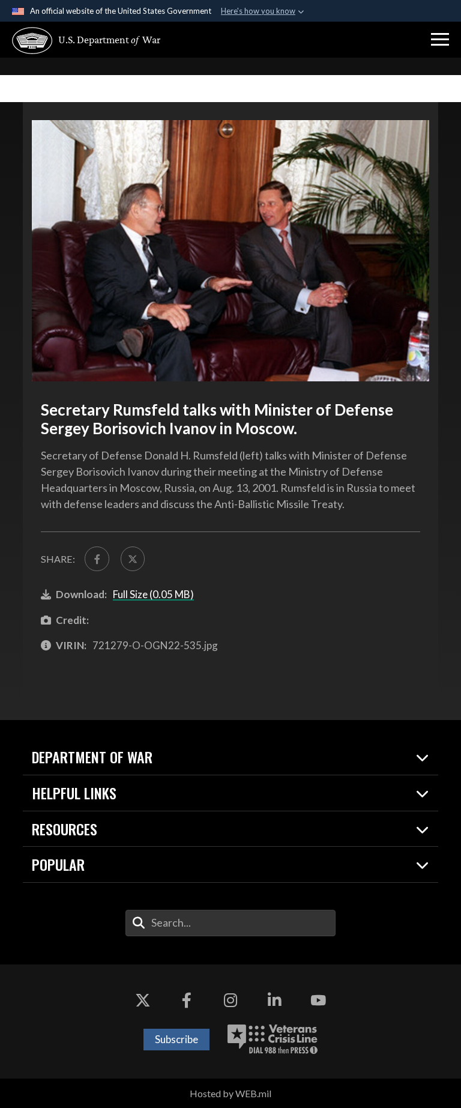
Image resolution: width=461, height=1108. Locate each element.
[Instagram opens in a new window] (230, 1000)
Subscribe (176, 1039)
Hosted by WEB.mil (230, 1093)
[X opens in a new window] (143, 1000)
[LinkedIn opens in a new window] (274, 1000)
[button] (440, 39)
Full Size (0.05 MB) (153, 594)
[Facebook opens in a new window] (187, 1000)
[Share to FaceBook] (97, 558)
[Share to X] (133, 558)
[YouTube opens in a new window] (318, 1000)
